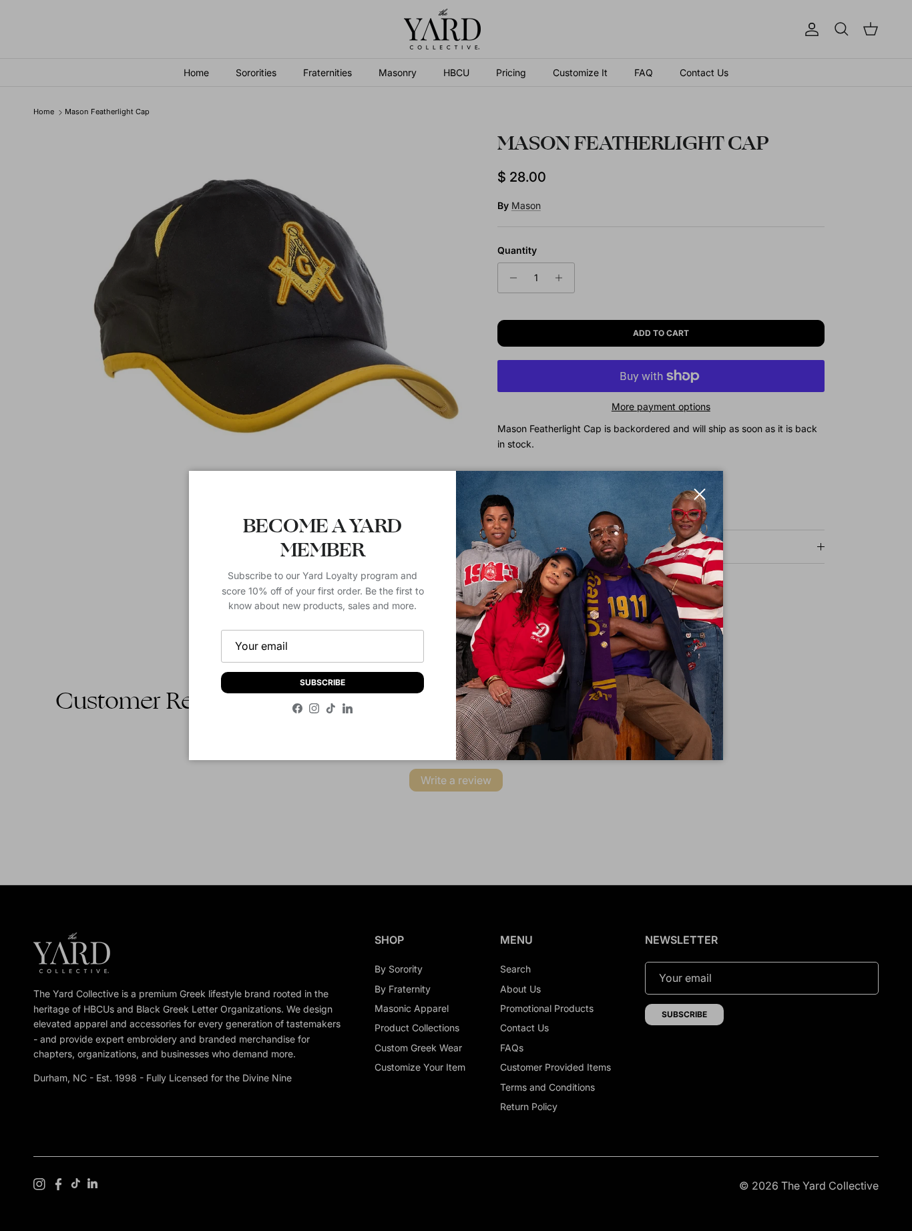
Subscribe (322, 682)
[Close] (700, 494)
